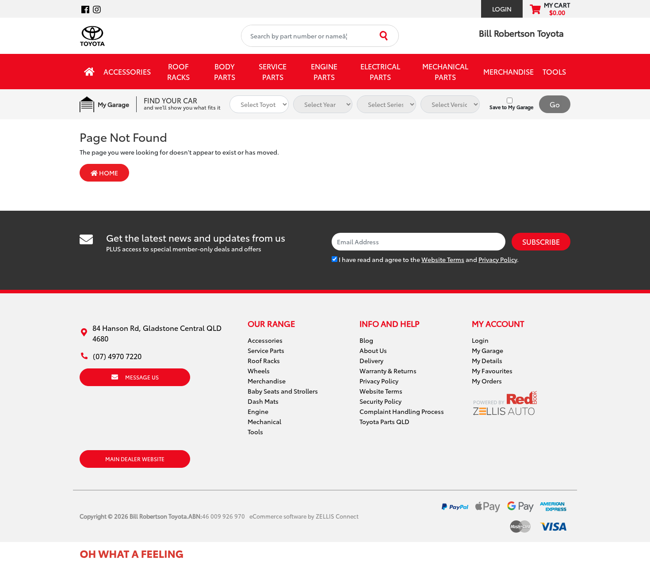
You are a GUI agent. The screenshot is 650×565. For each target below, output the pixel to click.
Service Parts (273, 71)
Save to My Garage (511, 106)
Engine (258, 411)
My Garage (487, 350)
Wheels (259, 370)
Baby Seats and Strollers (283, 391)
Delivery (371, 360)
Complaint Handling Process (401, 411)
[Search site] (384, 35)
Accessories (127, 71)
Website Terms (442, 259)
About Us (373, 350)
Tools (554, 71)
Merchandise (508, 71)
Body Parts (224, 71)
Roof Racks (178, 71)
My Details (487, 360)
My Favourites (492, 370)
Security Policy (380, 401)
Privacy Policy (497, 259)
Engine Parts (324, 71)
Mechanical (264, 421)
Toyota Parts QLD (384, 421)
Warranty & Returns (388, 370)
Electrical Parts (380, 71)
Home (108, 172)
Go (555, 104)
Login (502, 8)
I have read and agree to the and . (428, 259)
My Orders (487, 380)
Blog (366, 340)
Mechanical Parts (445, 71)
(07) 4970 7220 (117, 356)
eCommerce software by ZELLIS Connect (304, 516)
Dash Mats (263, 401)
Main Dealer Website (134, 459)
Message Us (142, 377)
